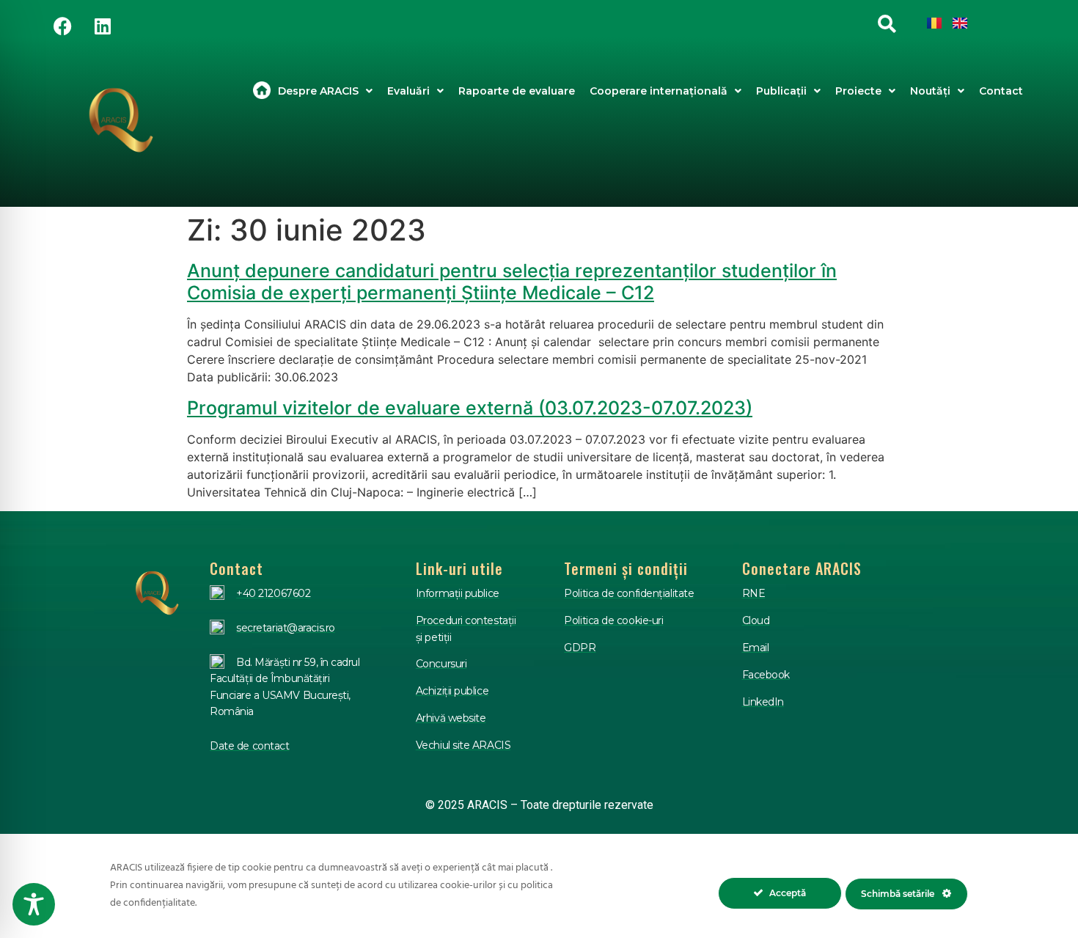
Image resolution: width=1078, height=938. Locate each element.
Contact (1001, 91)
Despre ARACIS (318, 91)
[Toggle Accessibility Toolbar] (33, 904)
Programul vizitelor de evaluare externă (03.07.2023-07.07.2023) (469, 408)
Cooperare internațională (658, 91)
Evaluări (408, 91)
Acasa (262, 90)
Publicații (781, 91)
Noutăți (930, 91)
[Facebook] (62, 25)
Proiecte (858, 91)
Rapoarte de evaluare (516, 91)
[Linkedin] (102, 25)
